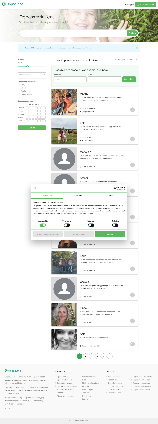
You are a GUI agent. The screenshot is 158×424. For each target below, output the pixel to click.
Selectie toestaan (79, 234)
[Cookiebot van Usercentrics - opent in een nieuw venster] (115, 188)
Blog (84, 380)
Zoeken (132, 33)
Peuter (23, 88)
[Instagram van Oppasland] (14, 409)
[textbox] (31, 74)
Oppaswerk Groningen (142, 386)
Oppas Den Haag (114, 393)
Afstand (21, 59)
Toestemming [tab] (47, 195)
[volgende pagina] (110, 356)
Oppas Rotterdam (115, 383)
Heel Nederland (114, 377)
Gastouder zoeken (64, 383)
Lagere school (26, 94)
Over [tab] (111, 195)
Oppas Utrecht (113, 390)
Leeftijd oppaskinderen (27, 81)
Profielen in (58, 75)
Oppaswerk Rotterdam (142, 390)
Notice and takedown (90, 383)
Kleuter (23, 91)
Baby (23, 85)
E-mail (90, 75)
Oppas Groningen (114, 380)
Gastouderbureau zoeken (67, 386)
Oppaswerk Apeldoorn (142, 383)
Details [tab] (79, 195)
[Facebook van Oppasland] (5, 409)
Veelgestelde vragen (65, 390)
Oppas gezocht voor (25, 101)
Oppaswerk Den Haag (141, 380)
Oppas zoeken (62, 377)
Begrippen (86, 396)
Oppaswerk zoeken (64, 380)
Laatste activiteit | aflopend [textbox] (123, 59)
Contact (60, 393)
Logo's (85, 399)
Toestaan (110, 234)
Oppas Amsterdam (115, 386)
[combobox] (73, 33)
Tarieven (85, 393)
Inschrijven (129, 79)
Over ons (86, 386)
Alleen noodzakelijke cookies (48, 234)
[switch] (67, 225)
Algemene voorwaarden (66, 396)
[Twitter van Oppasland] (10, 409)
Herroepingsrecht (89, 390)
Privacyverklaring (89, 377)
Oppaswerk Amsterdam (142, 377)
